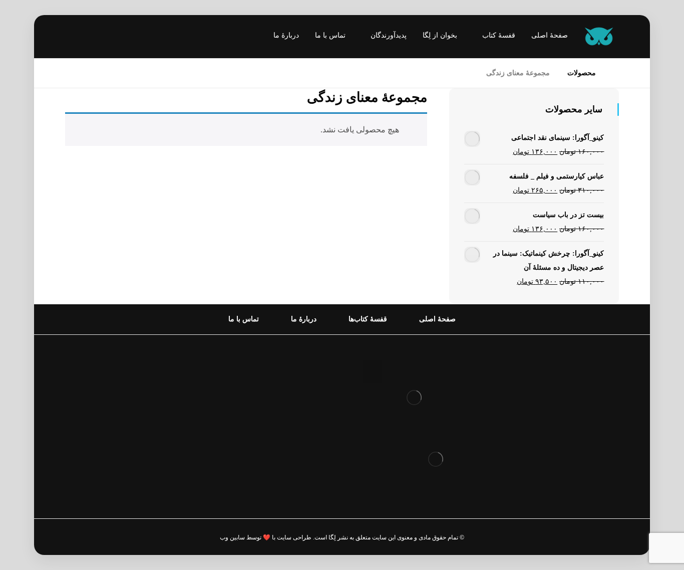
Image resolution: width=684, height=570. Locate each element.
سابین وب (232, 537)
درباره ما (306, 383)
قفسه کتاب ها (297, 416)
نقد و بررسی (300, 400)
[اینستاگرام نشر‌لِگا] (82, 38)
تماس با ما (303, 448)
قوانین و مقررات (293, 367)
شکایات (308, 432)
